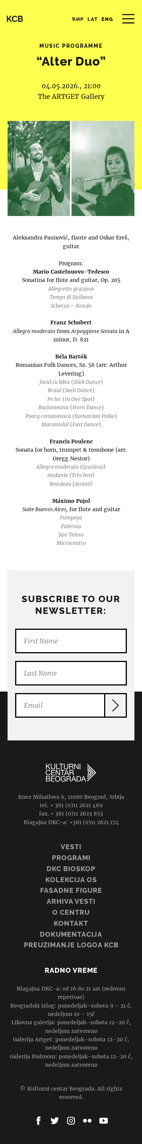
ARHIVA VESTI (71, 901)
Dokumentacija (71, 934)
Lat (92, 19)
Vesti (71, 847)
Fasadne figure (71, 890)
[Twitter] (54, 1120)
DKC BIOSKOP (71, 869)
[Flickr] (87, 1120)
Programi (71, 858)
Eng (107, 19)
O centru (71, 912)
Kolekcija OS (71, 880)
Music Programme (71, 46)
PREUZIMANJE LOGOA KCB (71, 945)
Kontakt (71, 923)
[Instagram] (71, 1120)
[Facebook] (38, 1120)
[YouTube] (103, 1120)
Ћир (78, 19)
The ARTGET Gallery (71, 96)
